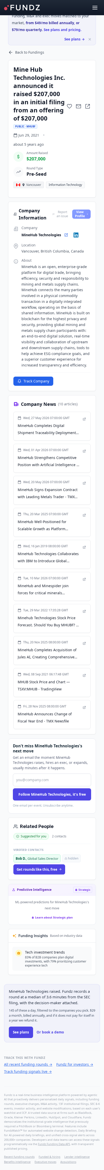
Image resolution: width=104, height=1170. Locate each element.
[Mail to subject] (78, 106)
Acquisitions (68, 1162)
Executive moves (45, 1162)
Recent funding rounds (19, 1157)
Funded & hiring (49, 1157)
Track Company (36, 381)
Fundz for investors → (74, 1064)
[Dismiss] (89, 39)
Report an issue (62, 214)
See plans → (74, 39)
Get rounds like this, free (37, 869)
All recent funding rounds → (28, 1064)
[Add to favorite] (69, 106)
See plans (21, 1032)
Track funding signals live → (28, 1071)
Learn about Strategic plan (54, 917)
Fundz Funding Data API (54, 1144)
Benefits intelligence (17, 1162)
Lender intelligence (77, 1157)
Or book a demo (50, 1032)
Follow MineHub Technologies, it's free (52, 794)
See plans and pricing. (63, 29)
